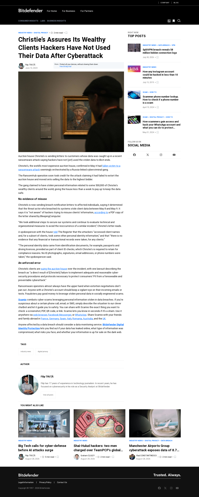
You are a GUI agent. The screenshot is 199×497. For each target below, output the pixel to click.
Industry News (25, 33)
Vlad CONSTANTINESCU (146, 455)
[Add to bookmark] (67, 33)
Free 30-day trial (65, 66)
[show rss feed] (169, 20)
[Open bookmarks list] (174, 21)
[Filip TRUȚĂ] (21, 66)
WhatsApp (81, 314)
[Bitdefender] (30, 10)
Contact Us (62, 482)
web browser (40, 314)
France (44, 318)
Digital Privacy (41, 33)
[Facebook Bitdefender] (134, 154)
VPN (173, 45)
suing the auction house (54, 268)
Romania (77, 318)
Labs (42, 21)
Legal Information (26, 482)
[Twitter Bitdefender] (147, 154)
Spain (63, 318)
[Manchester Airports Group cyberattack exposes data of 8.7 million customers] (155, 423)
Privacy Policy (45, 482)
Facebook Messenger (59, 314)
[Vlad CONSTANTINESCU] (132, 457)
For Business (68, 11)
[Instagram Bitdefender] (161, 154)
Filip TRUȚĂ (30, 65)
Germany (54, 318)
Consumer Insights (28, 21)
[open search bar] (179, 20)
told (55, 231)
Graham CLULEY (88, 455)
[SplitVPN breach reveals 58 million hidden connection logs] (134, 51)
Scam (145, 92)
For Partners (87, 11)
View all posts (48, 395)
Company (165, 3)
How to (153, 92)
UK (104, 318)
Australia (88, 318)
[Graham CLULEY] (77, 457)
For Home (52, 11)
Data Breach (164, 45)
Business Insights (56, 21)
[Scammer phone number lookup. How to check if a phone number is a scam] (134, 100)
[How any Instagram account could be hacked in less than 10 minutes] (134, 75)
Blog (176, 3)
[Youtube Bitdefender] (174, 154)
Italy (69, 318)
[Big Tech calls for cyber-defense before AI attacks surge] (44, 423)
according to (101, 212)
